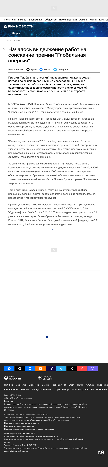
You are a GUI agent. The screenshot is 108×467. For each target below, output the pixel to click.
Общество (21, 385)
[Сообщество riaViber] (92, 368)
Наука (80, 385)
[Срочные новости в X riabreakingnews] (82, 368)
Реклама (25, 389)
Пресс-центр (62, 389)
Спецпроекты (11, 389)
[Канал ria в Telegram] (61, 368)
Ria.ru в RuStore (99, 389)
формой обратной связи (15, 451)
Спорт (71, 385)
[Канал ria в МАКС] (9, 368)
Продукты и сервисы (42, 389)
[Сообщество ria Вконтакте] (30, 368)
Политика (8, 385)
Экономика (34, 385)
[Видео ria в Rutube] (51, 368)
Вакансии (8, 401)
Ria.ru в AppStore (79, 389)
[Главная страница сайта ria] (18, 26)
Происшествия (59, 385)
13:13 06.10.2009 (12, 40)
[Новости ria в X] (72, 368)
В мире (45, 385)
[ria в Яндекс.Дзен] (20, 368)
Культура (90, 385)
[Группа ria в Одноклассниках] (40, 368)
